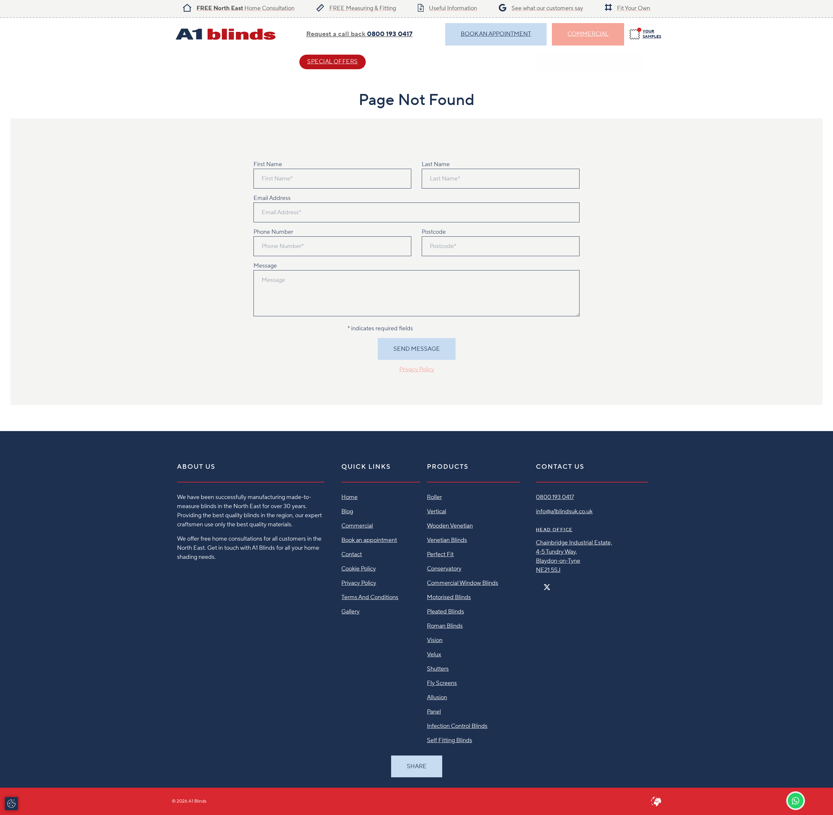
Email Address (272, 198)
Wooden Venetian (450, 526)
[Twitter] (547, 587)
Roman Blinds (445, 626)
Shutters (438, 669)
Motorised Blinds (449, 597)
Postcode (434, 232)
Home (349, 497)
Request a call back (359, 34)
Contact (401, 61)
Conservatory (444, 568)
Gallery (350, 611)
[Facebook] (538, 584)
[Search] (654, 62)
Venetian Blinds (447, 540)
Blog (347, 511)
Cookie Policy (358, 568)
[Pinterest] (560, 584)
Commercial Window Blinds (462, 583)
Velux (434, 654)
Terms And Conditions (369, 597)
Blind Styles (192, 61)
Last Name (436, 164)
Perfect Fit (440, 554)
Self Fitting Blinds (449, 740)
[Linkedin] (565, 584)
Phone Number (273, 232)
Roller (434, 497)
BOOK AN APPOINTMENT (496, 34)
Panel (434, 712)
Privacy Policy (416, 369)
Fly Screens (442, 683)
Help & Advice (256, 61)
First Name (267, 164)
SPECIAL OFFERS (332, 61)
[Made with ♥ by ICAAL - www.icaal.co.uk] (656, 801)
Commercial (587, 34)
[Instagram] (555, 584)
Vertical (436, 511)
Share (417, 766)
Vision (435, 640)
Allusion (437, 697)
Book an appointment (369, 540)
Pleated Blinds (445, 611)
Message (265, 265)
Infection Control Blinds (457, 726)
